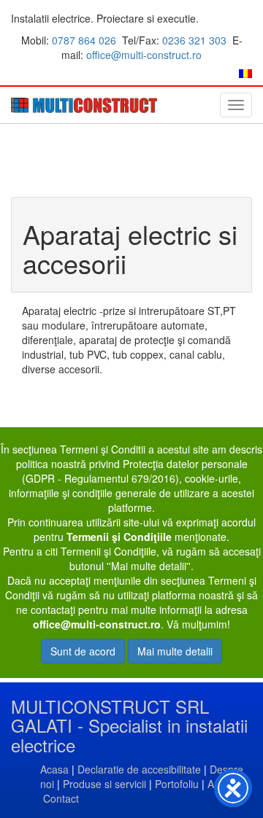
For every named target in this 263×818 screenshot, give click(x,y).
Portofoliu (177, 783)
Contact (61, 798)
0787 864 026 (84, 40)
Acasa (54, 769)
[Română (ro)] (245, 72)
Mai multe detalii (175, 651)
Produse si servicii (104, 783)
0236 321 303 (194, 40)
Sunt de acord (82, 651)
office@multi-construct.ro (144, 54)
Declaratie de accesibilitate (139, 769)
